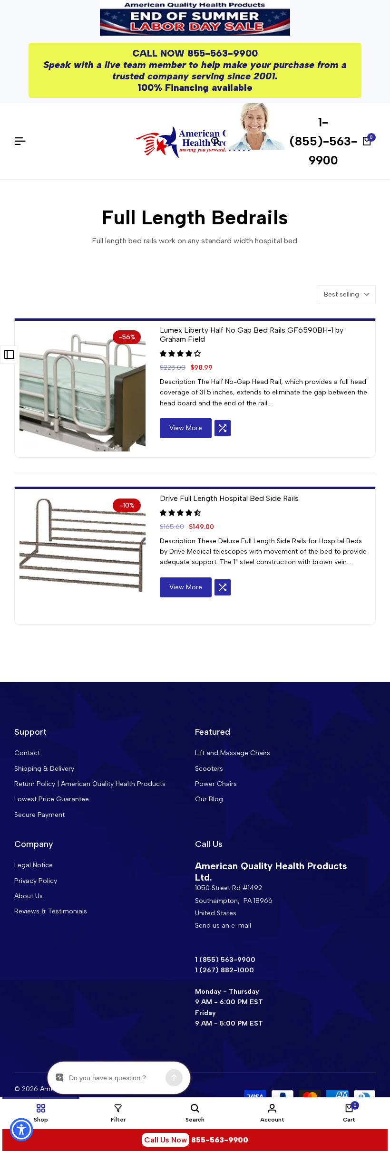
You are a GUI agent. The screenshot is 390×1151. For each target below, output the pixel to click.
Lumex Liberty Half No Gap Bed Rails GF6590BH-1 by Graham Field (251, 335)
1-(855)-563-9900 (323, 141)
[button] (181, 354)
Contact (27, 753)
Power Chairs (216, 784)
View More (185, 428)
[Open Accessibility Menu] (21, 1129)
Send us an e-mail (223, 925)
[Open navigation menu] (23, 141)
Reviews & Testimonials (50, 911)
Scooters (209, 769)
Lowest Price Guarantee (51, 799)
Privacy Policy (35, 881)
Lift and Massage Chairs (232, 753)
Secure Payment (39, 815)
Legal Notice (33, 865)
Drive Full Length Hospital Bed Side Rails (229, 498)
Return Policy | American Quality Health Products (90, 784)
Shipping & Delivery (44, 769)
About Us (28, 896)
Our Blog (209, 799)
